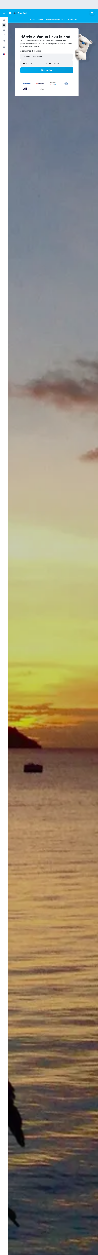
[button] (4, 13)
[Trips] (4, 47)
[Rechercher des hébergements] (4, 25)
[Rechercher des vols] (4, 20)
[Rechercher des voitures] (4, 30)
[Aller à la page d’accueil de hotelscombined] (18, 13)
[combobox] (32, 51)
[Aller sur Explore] (4, 40)
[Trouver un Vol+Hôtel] (4, 35)
